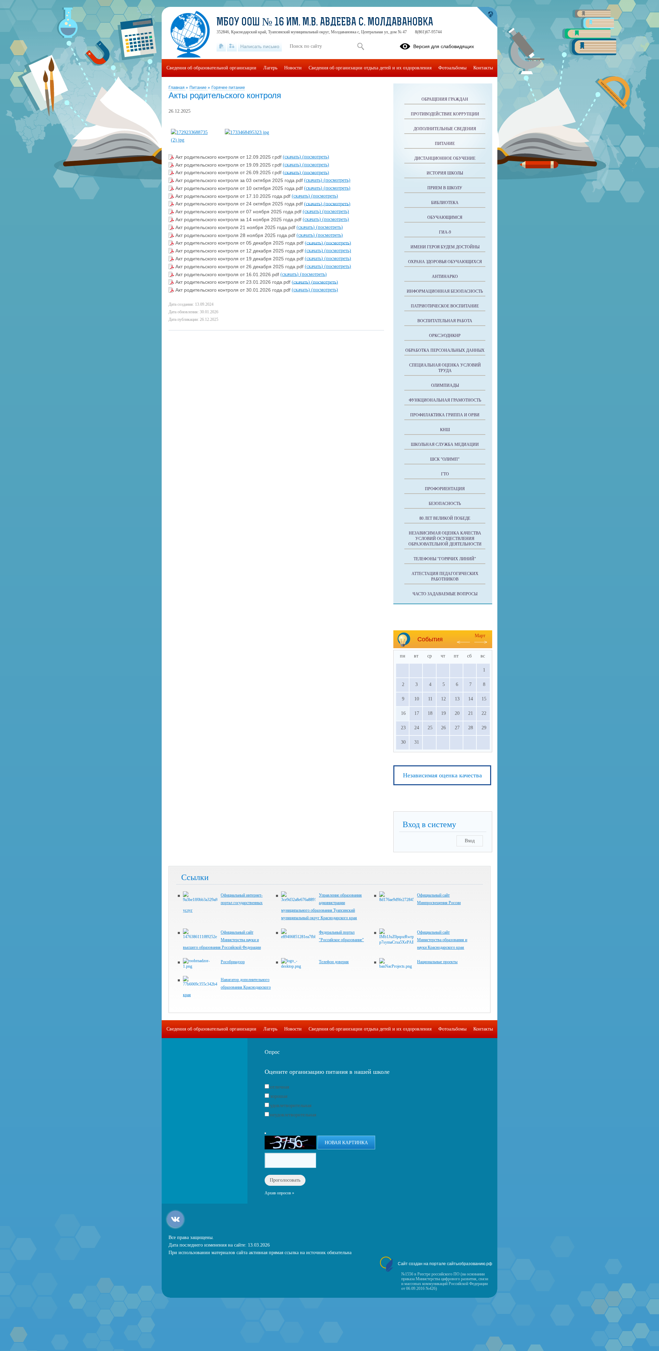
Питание (198, 87)
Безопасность (445, 503)
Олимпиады (445, 385)
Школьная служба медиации (445, 444)
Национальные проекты (437, 961)
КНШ (445, 429)
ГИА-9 (445, 232)
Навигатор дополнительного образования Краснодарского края (227, 987)
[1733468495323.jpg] (247, 132)
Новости (293, 67)
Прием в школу (444, 187)
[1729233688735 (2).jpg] (195, 140)
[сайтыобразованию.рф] (487, 17)
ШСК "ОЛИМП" (445, 459)
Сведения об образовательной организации (211, 67)
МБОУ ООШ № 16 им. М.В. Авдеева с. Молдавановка (325, 22)
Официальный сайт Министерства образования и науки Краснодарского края (442, 940)
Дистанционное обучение (444, 158)
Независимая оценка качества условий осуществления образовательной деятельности (445, 539)
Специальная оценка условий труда (445, 368)
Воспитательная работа (444, 320)
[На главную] (221, 46)
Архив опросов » (279, 1193)
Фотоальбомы (452, 67)
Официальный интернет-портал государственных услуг (223, 903)
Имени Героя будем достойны (445, 247)
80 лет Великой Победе (444, 518)
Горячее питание (228, 87)
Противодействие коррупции (445, 114)
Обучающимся (444, 217)
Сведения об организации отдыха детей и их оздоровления (370, 67)
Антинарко (445, 276)
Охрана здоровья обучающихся (445, 261)
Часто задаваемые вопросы (445, 594)
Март (480, 635)
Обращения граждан (444, 99)
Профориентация (445, 488)
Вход (470, 840)
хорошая (278, 1096)
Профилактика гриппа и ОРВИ (444, 415)
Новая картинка (346, 1142)
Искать (361, 46)
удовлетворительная (290, 1105)
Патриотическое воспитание (445, 306)
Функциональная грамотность (445, 400)
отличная (279, 1087)
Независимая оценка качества (442, 775)
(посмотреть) (315, 156)
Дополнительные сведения (445, 128)
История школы (445, 173)
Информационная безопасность (445, 291)
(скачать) (292, 156)
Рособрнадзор (233, 961)
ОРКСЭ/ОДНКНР (445, 335)
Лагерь (270, 67)
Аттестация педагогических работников (445, 576)
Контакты (483, 67)
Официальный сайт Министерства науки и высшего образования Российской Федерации (222, 940)
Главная (177, 87)
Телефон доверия (334, 961)
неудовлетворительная (293, 1114)
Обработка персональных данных (445, 350)
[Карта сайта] (232, 46)
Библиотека (445, 202)
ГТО (445, 474)
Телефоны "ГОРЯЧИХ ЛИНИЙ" (445, 558)
